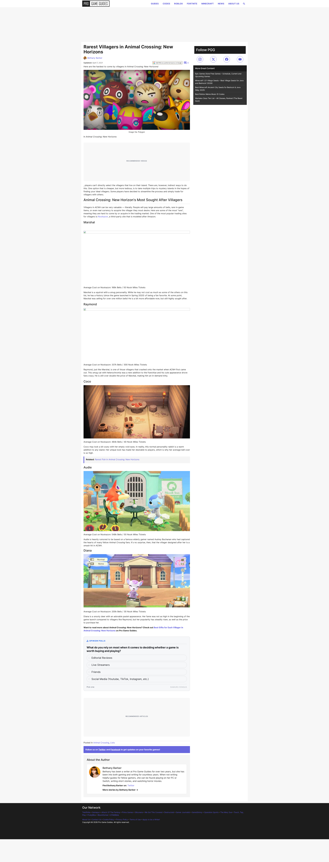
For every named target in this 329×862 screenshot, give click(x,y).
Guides (155, 3)
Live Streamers (101, 664)
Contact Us (96, 819)
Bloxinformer (103, 815)
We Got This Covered (153, 812)
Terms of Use (135, 819)
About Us (233, 3)
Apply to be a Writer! (151, 819)
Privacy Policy (122, 819)
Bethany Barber (94, 58)
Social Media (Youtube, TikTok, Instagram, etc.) (120, 679)
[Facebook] (226, 59)
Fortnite (192, 3)
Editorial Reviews (102, 657)
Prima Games (127, 812)
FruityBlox (92, 815)
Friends (96, 672)
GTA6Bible (114, 815)
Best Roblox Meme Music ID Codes (209, 94)
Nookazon (103, 216)
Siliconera (139, 812)
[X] (213, 59)
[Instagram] (200, 59)
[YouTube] (240, 59)
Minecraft (207, 3)
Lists (112, 742)
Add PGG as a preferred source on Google (169, 63)
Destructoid (169, 812)
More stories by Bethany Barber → (120, 790)
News (221, 3)
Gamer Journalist (183, 812)
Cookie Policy (108, 819)
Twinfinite (86, 812)
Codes (166, 3)
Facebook (115, 749)
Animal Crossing (101, 742)
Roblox (178, 3)
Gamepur (96, 812)
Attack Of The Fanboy (111, 812)
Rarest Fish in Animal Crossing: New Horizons (117, 459)
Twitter (102, 749)
